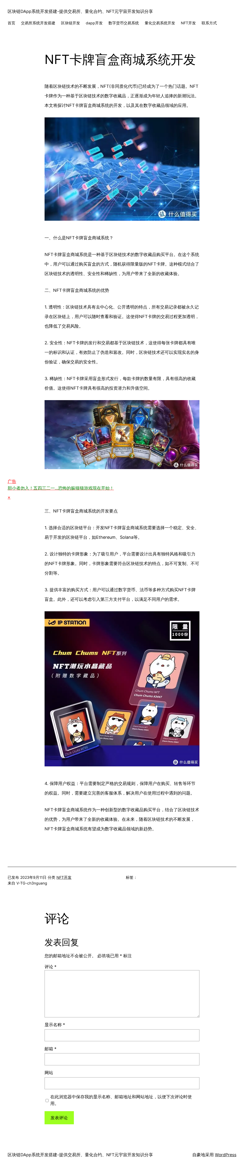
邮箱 (50, 1048)
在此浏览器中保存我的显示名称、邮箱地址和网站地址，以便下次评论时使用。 (121, 1100)
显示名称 (55, 1024)
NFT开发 (63, 877)
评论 (50, 966)
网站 (49, 1072)
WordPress (225, 1154)
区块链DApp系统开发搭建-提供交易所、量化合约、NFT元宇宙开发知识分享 (80, 11)
